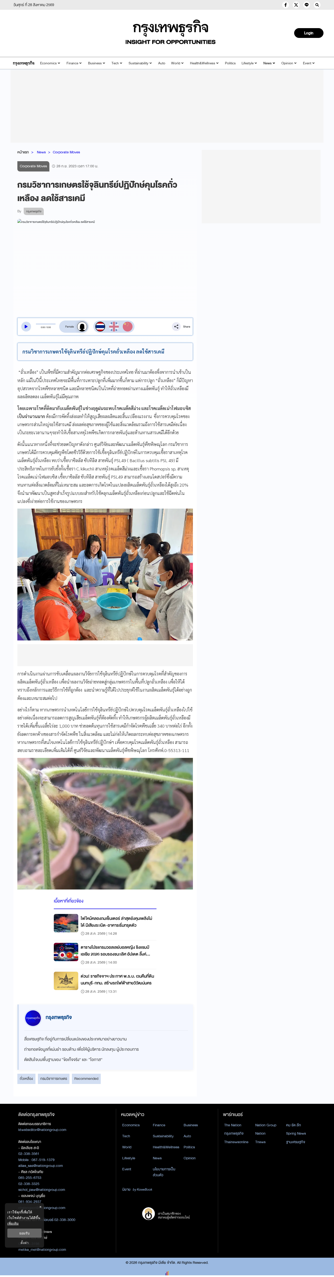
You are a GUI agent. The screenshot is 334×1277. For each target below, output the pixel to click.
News (267, 63)
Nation (260, 1133)
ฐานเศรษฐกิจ (295, 1142)
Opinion (287, 63)
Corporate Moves (66, 152)
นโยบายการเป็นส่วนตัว (164, 1172)
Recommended (86, 1078)
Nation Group (265, 1125)
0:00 (43, 327)
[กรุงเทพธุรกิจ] (23, 63)
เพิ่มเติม (13, 1223)
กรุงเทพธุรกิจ (234, 1133)
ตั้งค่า (25, 1242)
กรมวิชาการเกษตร (53, 1078)
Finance (72, 63)
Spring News (296, 1133)
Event (307, 63)
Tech (115, 63)
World (175, 63)
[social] (285, 4)
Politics (230, 63)
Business (95, 63)
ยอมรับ (24, 1233)
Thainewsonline (236, 1142)
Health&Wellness (202, 63)
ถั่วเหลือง (26, 1078)
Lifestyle (248, 63)
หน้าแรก (23, 152)
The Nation (232, 1125)
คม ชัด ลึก (293, 1125)
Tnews (260, 1142)
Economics (48, 63)
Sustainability (138, 63)
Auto (161, 63)
